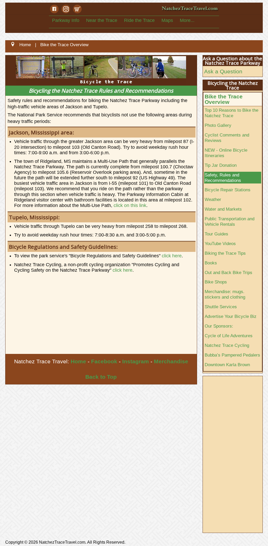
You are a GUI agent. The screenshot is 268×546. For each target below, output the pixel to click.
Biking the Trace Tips (225, 253)
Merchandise (171, 361)
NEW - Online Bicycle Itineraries (226, 152)
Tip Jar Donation (221, 165)
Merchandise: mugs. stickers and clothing (225, 294)
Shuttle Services (221, 306)
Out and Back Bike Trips (228, 272)
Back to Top (101, 377)
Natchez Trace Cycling (227, 345)
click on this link (130, 205)
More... (187, 20)
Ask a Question (223, 71)
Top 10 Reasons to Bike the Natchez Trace (231, 113)
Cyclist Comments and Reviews (227, 137)
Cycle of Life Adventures (229, 335)
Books (211, 262)
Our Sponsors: (219, 326)
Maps (167, 20)
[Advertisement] (101, 314)
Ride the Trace (139, 20)
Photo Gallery (218, 125)
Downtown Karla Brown (227, 364)
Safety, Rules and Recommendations (223, 177)
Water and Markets (223, 209)
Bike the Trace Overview (224, 99)
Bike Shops (216, 281)
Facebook (104, 361)
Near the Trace (101, 20)
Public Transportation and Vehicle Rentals (229, 221)
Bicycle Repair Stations (227, 189)
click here (172, 255)
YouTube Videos (220, 243)
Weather (213, 199)
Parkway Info (65, 20)
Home (78, 361)
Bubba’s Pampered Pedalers (232, 355)
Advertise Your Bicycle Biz (230, 316)
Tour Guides (216, 233)
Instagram (135, 361)
